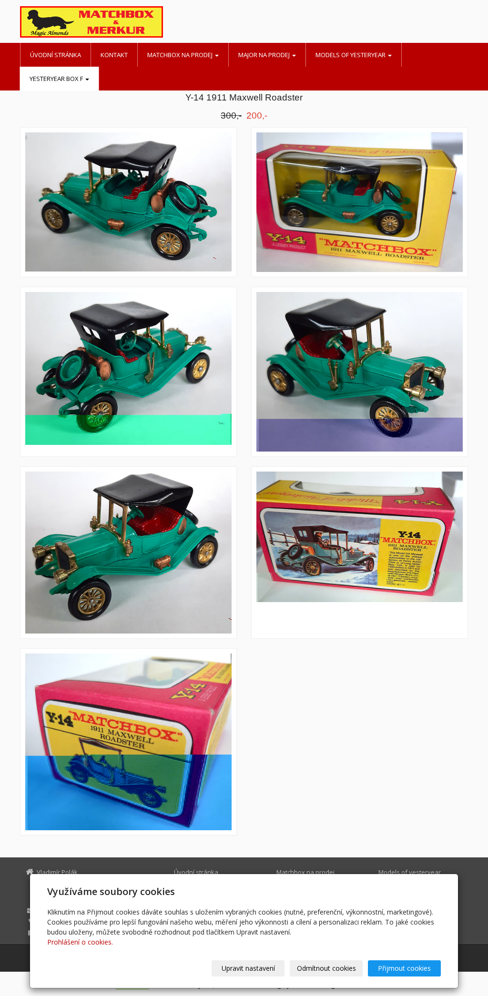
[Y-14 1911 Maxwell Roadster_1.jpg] (128, 552)
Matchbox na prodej (180, 54)
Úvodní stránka (55, 54)
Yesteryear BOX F (57, 78)
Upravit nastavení (248, 968)
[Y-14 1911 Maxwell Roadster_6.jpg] (128, 741)
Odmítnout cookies (326, 968)
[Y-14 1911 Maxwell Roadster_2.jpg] (128, 202)
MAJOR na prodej (264, 54)
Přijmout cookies (404, 968)
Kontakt (114, 54)
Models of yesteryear (351, 54)
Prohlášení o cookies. (80, 941)
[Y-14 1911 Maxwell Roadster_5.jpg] (359, 552)
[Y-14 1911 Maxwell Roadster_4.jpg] (359, 372)
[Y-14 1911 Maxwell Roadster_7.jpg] (359, 202)
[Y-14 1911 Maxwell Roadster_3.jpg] (128, 372)
